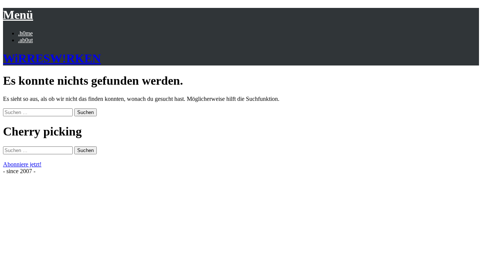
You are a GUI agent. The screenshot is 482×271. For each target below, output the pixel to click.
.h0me (25, 33)
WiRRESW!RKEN (52, 58)
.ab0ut (25, 40)
